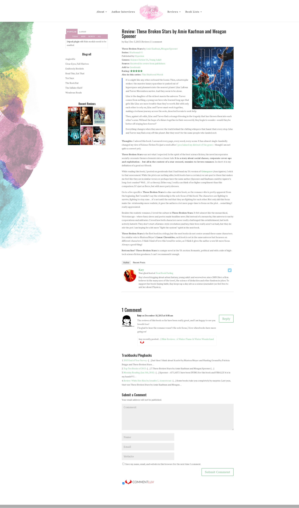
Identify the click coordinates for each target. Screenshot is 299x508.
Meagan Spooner (169, 48)
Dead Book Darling (164, 273)
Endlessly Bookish (74, 68)
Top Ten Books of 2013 (135, 368)
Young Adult (155, 59)
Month (91, 36)
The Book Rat (72, 82)
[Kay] (130, 279)
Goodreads (135, 67)
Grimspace (206, 171)
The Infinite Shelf (73, 87)
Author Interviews (123, 12)
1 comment (156, 41)
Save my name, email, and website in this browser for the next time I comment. (163, 464)
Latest (82, 32)
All (99, 36)
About (100, 12)
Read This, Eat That (74, 73)
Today (75, 36)
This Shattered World (152, 74)
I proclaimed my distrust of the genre (194, 144)
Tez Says (69, 78)
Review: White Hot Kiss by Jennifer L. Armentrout (147, 380)
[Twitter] (230, 270)
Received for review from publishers (147, 63)
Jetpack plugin (73, 41)
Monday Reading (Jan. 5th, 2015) (139, 372)
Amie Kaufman (153, 48)
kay (139, 315)
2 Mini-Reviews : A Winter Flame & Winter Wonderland (187, 339)
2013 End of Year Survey (135, 360)
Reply (226, 319)
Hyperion (139, 55)
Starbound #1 (136, 52)
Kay (126, 41)
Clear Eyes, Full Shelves (77, 63)
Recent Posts (139, 262)
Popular (71, 32)
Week (83, 36)
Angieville (70, 58)
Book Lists (192, 12)
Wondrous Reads (73, 92)
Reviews (172, 12)
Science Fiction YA (139, 59)
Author (126, 262)
